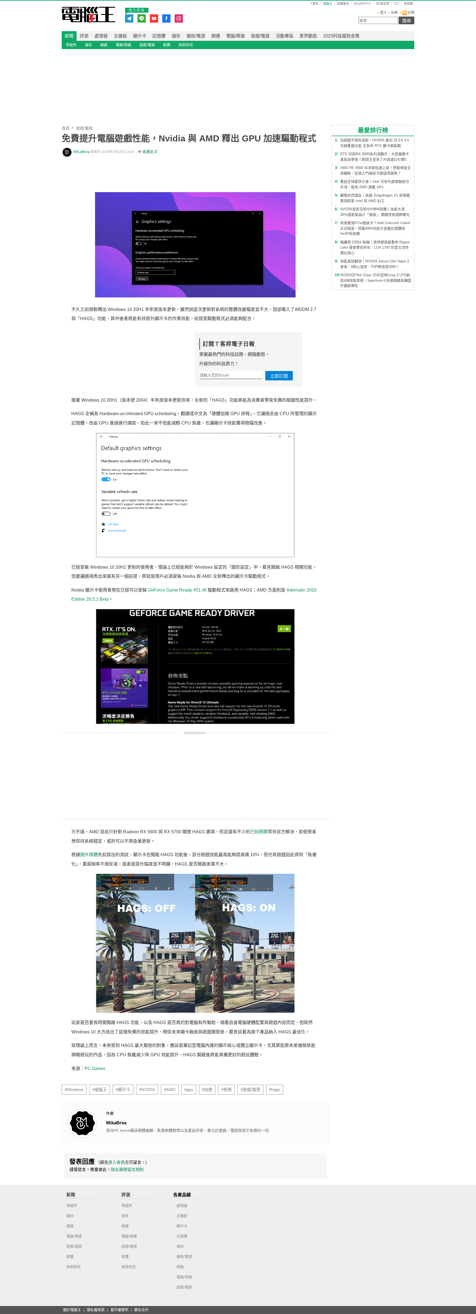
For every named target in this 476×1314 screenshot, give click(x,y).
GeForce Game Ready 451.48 (177, 590)
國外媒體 (89, 854)
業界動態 (308, 36)
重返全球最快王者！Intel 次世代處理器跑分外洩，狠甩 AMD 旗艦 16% (374, 184)
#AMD (169, 1089)
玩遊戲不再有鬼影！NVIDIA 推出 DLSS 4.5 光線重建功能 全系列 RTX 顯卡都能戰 (374, 143)
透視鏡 (408, 3)
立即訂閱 (279, 376)
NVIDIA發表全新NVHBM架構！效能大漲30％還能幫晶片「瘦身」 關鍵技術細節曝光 (375, 212)
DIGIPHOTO (362, 3)
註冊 (394, 13)
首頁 (65, 128)
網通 (215, 36)
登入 (383, 13)
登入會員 (116, 1162)
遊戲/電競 (260, 36)
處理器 (101, 36)
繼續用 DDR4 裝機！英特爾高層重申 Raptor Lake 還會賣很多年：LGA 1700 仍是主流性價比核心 (375, 247)
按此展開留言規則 (127, 1169)
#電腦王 (99, 1089)
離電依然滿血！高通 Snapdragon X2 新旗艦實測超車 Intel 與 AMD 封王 (375, 198)
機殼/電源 (195, 36)
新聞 (69, 36)
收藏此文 (150, 152)
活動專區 (284, 36)
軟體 (166, 45)
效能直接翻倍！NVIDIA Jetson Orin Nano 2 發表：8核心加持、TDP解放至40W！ (374, 264)
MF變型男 (382, 3)
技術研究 (185, 45)
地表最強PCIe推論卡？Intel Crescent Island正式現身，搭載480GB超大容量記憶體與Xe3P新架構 (375, 228)
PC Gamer (95, 1068)
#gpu (188, 1089)
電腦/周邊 (235, 36)
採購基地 (343, 3)
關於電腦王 (72, 1310)
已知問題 (259, 831)
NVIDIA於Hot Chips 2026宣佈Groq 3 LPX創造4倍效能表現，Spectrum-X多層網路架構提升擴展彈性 (375, 280)
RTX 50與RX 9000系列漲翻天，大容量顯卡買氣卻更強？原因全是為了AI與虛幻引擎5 (374, 157)
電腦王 (88, 15)
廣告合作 (141, 1310)
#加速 (207, 1089)
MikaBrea (81, 152)
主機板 (120, 36)
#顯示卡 (123, 1089)
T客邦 (314, 3)
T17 (396, 3)
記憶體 (159, 36)
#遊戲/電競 (250, 1089)
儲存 (176, 36)
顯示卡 (139, 36)
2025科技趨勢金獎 (341, 36)
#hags (274, 1089)
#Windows (74, 1089)
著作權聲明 (119, 1310)
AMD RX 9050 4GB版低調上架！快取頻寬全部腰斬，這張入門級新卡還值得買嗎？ (375, 170)
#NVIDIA (147, 1089)
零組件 (71, 45)
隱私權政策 (96, 1310)
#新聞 (226, 1089)
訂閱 (410, 13)
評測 (84, 36)
